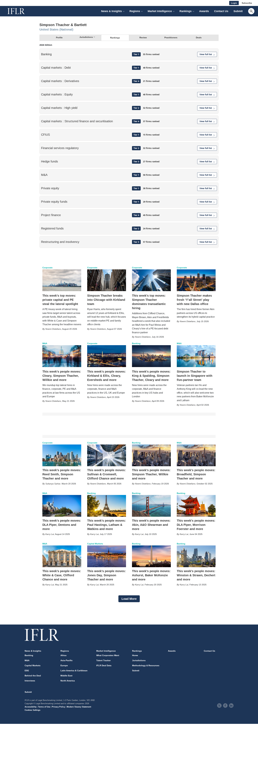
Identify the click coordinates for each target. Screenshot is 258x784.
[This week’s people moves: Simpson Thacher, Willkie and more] (151, 455)
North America (67, 681)
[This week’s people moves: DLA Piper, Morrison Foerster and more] (196, 506)
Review (143, 37)
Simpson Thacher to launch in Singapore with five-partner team (194, 376)
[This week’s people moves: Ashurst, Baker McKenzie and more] (151, 556)
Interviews (30, 681)
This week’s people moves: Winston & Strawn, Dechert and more (196, 575)
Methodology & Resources (145, 665)
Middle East (66, 676)
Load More (129, 598)
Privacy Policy (58, 707)
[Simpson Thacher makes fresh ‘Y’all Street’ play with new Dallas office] (196, 280)
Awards (204, 11)
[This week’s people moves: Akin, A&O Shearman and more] (151, 506)
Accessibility (30, 707)
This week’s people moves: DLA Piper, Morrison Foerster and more (196, 525)
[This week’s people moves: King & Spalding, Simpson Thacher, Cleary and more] (151, 356)
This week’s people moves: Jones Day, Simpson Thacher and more (106, 575)
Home (135, 655)
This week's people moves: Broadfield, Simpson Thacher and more (196, 474)
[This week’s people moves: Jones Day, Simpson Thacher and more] (106, 556)
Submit (238, 11)
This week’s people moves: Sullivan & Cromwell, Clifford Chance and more (106, 474)
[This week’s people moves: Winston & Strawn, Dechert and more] (196, 556)
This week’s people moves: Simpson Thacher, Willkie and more (151, 474)
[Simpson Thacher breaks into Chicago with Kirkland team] (106, 280)
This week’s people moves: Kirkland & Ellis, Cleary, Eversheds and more (106, 376)
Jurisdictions (139, 660)
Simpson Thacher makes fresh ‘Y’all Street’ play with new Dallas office (194, 300)
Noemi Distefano (53, 329)
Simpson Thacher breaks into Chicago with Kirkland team (106, 300)
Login (234, 3)
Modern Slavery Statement (79, 707)
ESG (27, 670)
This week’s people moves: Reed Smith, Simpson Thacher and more (61, 474)
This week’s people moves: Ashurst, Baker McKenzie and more (151, 575)
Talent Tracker (103, 660)
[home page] (19, 11)
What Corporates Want (107, 655)
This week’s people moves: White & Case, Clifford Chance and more (61, 575)
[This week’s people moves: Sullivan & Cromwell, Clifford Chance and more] (106, 455)
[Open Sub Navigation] (123, 11)
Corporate (47, 267)
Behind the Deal (33, 676)
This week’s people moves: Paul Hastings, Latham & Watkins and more (106, 525)
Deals (199, 37)
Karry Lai (49, 534)
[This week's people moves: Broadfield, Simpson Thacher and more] (196, 455)
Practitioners (170, 37)
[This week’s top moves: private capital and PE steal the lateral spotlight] (61, 280)
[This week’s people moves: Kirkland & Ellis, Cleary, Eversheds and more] (106, 356)
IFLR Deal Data (103, 665)
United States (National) (56, 29)
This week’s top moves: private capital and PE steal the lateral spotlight (60, 300)
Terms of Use (44, 707)
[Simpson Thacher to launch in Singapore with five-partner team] (196, 356)
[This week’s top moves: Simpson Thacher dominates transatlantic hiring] (151, 280)
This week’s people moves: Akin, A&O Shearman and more (151, 525)
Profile (59, 37)
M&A (44, 343)
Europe (64, 665)
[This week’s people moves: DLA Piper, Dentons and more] (61, 506)
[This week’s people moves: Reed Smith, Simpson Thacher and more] (61, 455)
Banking (136, 343)
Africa (63, 655)
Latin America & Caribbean (73, 670)
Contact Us (221, 11)
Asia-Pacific (66, 660)
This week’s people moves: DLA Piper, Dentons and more (61, 525)
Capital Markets (95, 543)
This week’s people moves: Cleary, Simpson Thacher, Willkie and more (61, 376)
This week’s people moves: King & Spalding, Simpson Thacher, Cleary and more (151, 376)
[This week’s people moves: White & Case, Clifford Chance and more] (61, 556)
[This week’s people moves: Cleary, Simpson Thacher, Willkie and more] (61, 356)
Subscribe (247, 3)
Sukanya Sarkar (52, 483)
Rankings (115, 37)
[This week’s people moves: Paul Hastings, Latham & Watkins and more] (106, 506)
